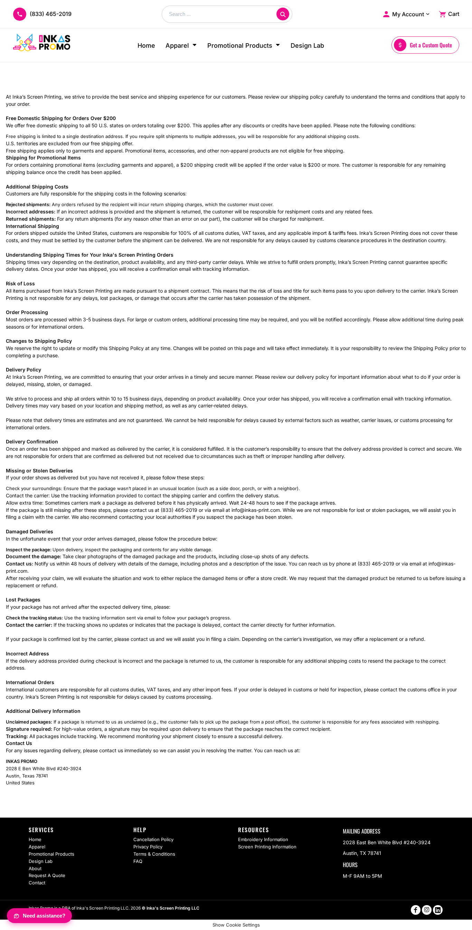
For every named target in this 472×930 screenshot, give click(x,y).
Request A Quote (47, 875)
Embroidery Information (263, 839)
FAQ (137, 861)
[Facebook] (416, 910)
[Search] (282, 14)
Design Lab (41, 861)
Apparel (37, 846)
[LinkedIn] (438, 910)
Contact (37, 882)
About (35, 868)
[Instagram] (427, 910)
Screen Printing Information (267, 846)
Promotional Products (51, 854)
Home (35, 839)
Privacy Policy (147, 846)
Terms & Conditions (154, 854)
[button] (181, 45)
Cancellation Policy (153, 839)
